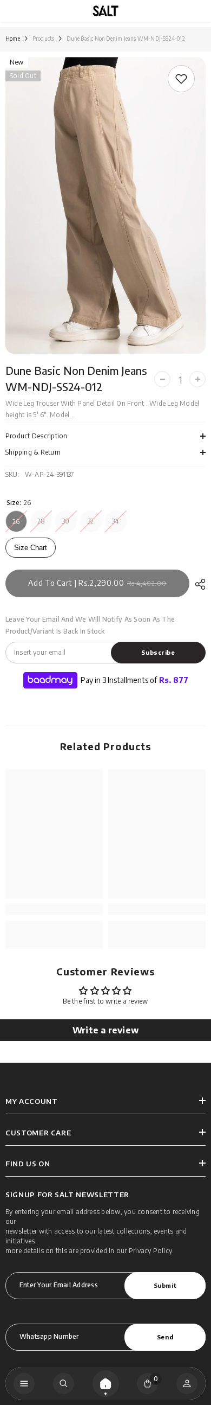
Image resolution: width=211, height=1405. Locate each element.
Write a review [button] (105, 1030)
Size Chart (30, 548)
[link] (181, 78)
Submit (165, 1285)
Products (43, 38)
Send (165, 1336)
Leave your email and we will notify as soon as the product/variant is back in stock (90, 625)
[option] (105, 205)
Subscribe (158, 652)
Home (12, 38)
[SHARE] (197, 584)
